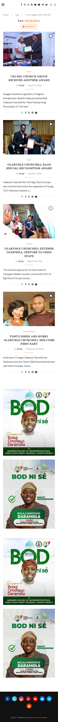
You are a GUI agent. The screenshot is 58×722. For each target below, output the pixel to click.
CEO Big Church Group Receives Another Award (29, 78)
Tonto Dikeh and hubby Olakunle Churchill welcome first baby (29, 340)
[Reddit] (46, 4)
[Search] (51, 4)
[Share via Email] (36, 112)
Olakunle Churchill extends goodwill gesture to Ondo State (29, 252)
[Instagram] (28, 4)
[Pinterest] (32, 4)
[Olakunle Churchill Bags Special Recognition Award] (29, 137)
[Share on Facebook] (25, 112)
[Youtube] (35, 4)
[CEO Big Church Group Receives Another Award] (29, 49)
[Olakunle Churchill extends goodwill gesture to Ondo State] (29, 221)
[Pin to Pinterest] (32, 112)
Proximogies (42, 717)
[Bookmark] (54, 4)
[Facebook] (21, 4)
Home (6, 15)
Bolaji (21, 85)
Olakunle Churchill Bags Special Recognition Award (29, 166)
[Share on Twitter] (29, 112)
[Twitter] (25, 4)
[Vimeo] (43, 4)
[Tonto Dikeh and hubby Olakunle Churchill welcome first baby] (29, 309)
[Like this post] (22, 112)
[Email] (39, 4)
